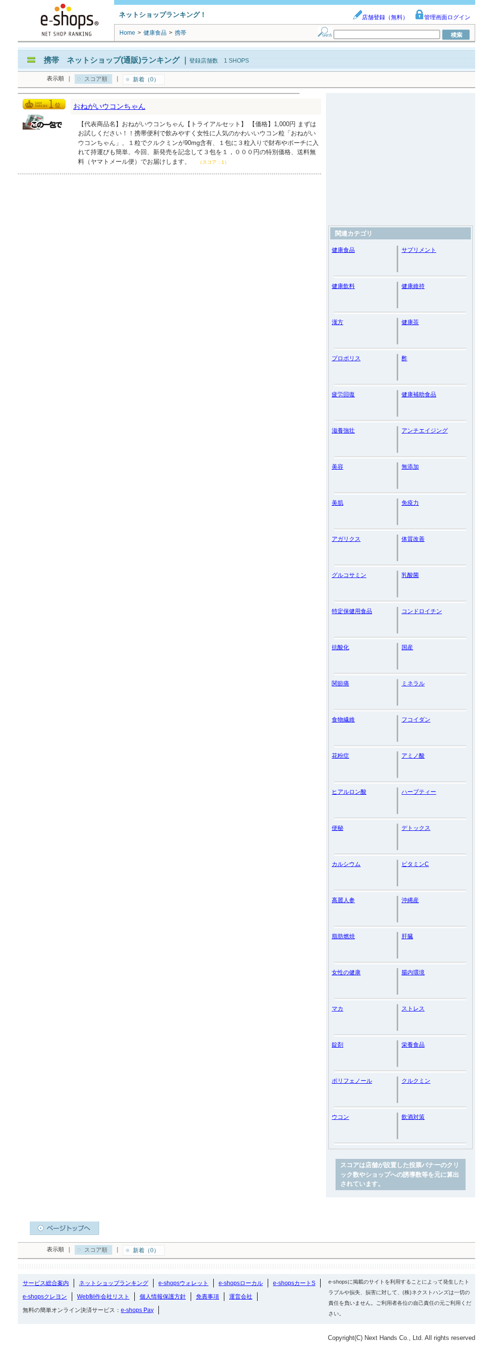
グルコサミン (349, 575)
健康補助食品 (419, 394)
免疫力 (410, 502)
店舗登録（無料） (385, 17)
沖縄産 (410, 900)
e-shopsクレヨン (45, 1296)
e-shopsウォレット (183, 1283)
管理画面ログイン (447, 17)
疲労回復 (343, 394)
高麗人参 (343, 900)
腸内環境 (413, 972)
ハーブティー (419, 791)
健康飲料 (343, 286)
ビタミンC (415, 864)
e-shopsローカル (241, 1283)
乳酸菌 (410, 575)
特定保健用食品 (352, 611)
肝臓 (407, 936)
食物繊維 (343, 719)
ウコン (340, 1117)
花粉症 (340, 755)
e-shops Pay (137, 1310)
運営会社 (240, 1296)
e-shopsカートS (294, 1283)
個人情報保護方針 (163, 1296)
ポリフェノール (352, 1080)
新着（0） (146, 79)
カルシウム (346, 864)
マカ (337, 1008)
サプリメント (419, 250)
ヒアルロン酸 (349, 791)
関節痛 (340, 683)
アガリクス (346, 539)
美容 (337, 466)
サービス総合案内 (46, 1283)
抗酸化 (340, 647)
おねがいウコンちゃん (109, 106)
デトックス (416, 828)
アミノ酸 (413, 755)
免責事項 (207, 1296)
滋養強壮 (343, 430)
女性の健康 (346, 972)
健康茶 (410, 322)
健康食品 (343, 250)
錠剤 (337, 1044)
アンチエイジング (425, 430)
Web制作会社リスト (103, 1296)
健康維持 (413, 286)
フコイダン (416, 719)
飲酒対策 (413, 1117)
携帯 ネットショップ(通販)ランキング (112, 60)
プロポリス (346, 358)
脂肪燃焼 (343, 936)
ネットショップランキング (113, 1283)
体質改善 (413, 539)
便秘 (337, 828)
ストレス (413, 1008)
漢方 (337, 322)
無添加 (410, 466)
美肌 (337, 502)
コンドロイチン (422, 611)
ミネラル (413, 683)
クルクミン (416, 1080)
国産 (407, 647)
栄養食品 (413, 1044)
